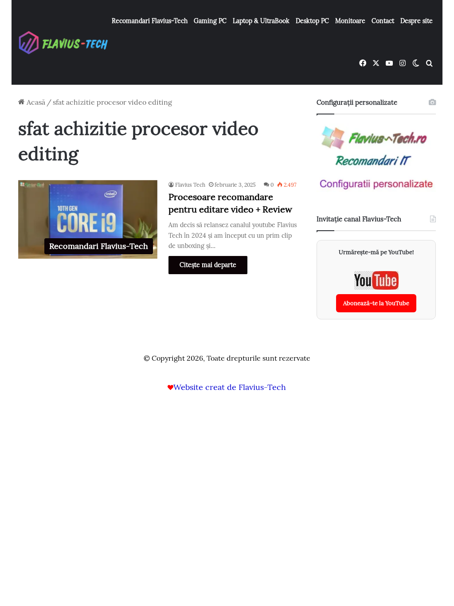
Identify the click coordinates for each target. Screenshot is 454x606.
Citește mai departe (208, 265)
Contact (383, 21)
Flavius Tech (190, 184)
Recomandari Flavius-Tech (150, 21)
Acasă (35, 102)
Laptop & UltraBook (261, 21)
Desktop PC (312, 21)
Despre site (416, 21)
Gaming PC (210, 21)
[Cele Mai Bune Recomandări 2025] (63, 42)
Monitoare (350, 21)
